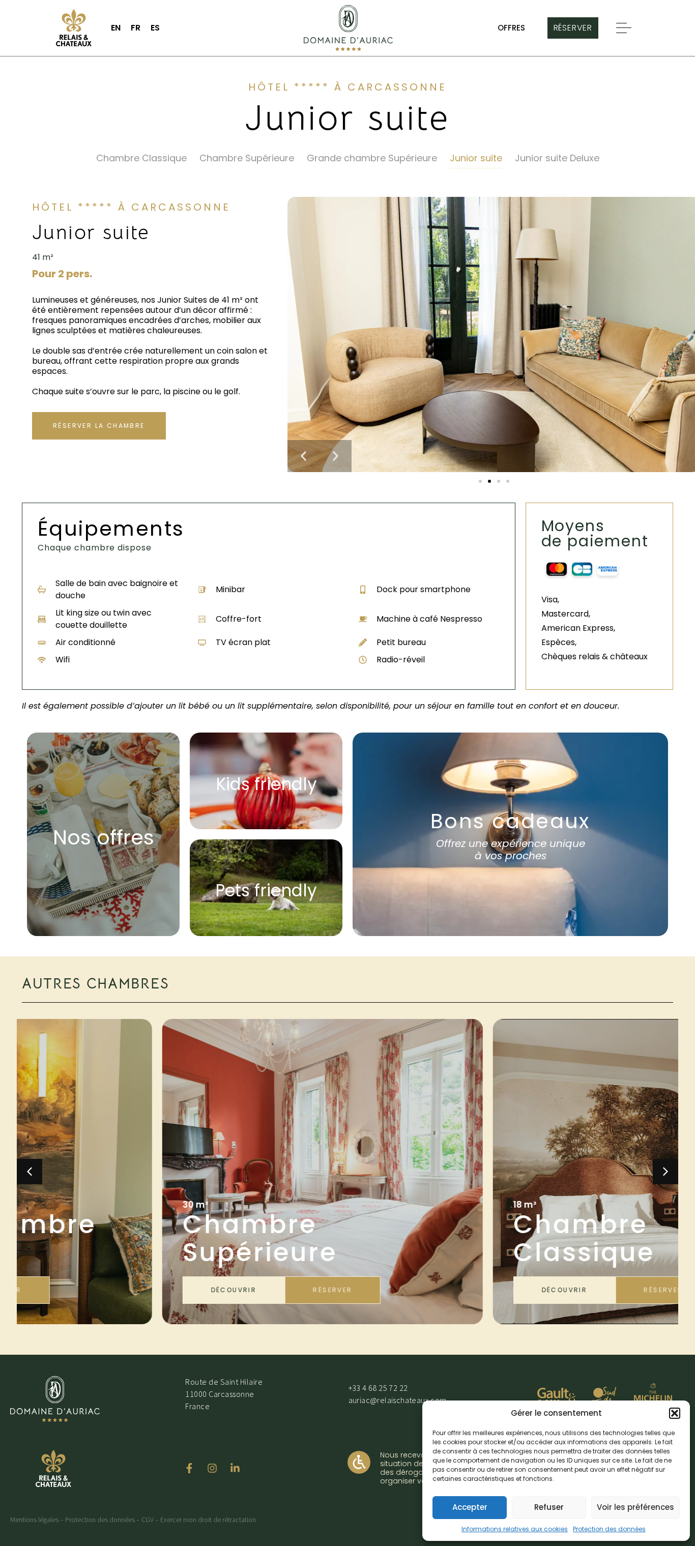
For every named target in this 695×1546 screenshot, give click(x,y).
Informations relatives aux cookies (514, 1529)
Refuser (549, 1507)
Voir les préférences (635, 1507)
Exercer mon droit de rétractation (208, 1519)
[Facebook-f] (189, 1468)
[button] (675, 1413)
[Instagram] (212, 1468)
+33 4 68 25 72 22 (378, 1388)
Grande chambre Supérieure (372, 158)
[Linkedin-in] (235, 1468)
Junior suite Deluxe (557, 158)
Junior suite (476, 158)
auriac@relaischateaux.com (398, 1400)
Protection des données (609, 1529)
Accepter (469, 1507)
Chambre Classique (141, 158)
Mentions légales (34, 1519)
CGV (147, 1519)
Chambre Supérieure (246, 158)
